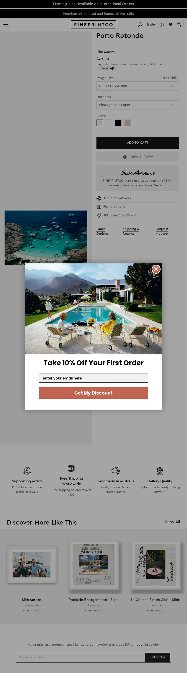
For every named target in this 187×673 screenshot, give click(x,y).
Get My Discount (93, 393)
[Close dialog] (156, 269)
